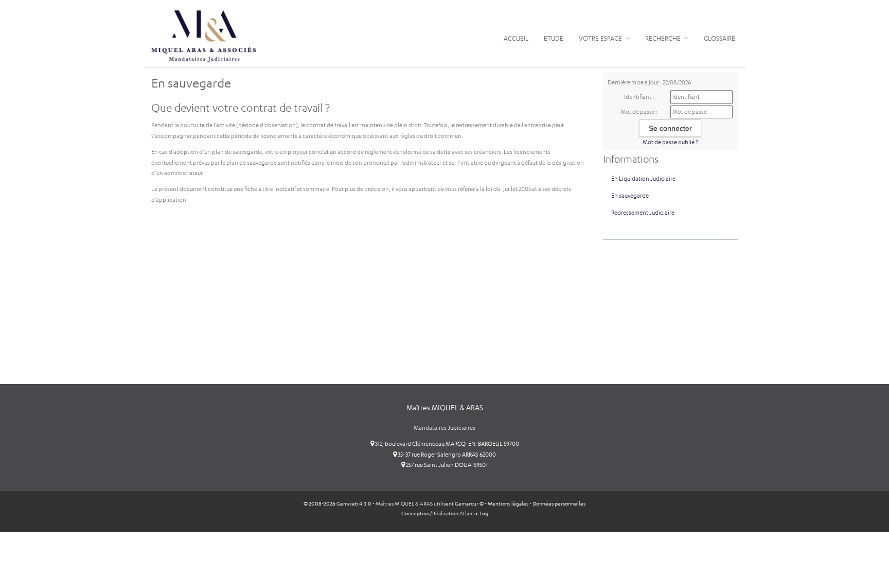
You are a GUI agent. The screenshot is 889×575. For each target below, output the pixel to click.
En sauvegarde (630, 195)
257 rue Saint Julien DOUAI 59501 (446, 464)
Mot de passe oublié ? (670, 142)
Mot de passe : (638, 111)
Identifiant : (639, 96)
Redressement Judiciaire (642, 212)
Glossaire (719, 38)
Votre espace (601, 38)
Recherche (663, 38)
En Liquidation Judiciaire (643, 178)
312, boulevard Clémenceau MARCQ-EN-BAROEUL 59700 (446, 443)
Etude (553, 38)
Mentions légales (508, 503)
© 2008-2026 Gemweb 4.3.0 (337, 503)
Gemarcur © (469, 503)
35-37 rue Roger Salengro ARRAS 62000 (446, 454)
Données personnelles (558, 503)
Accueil (516, 38)
